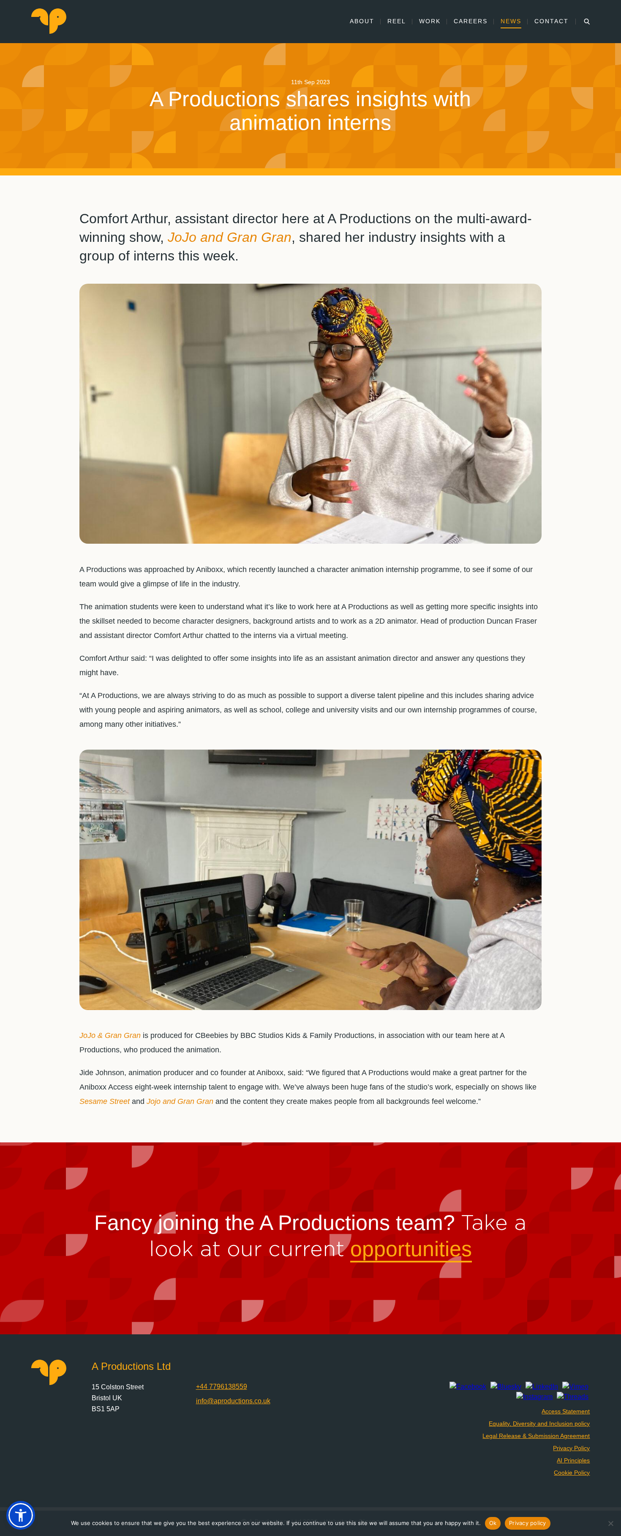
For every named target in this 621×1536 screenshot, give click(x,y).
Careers (471, 21)
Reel (396, 21)
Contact (551, 21)
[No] (610, 1523)
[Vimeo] (575, 1387)
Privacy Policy (571, 1448)
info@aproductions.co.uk (233, 1401)
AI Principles (573, 1460)
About (362, 21)
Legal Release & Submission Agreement (536, 1435)
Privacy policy (527, 1523)
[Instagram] (534, 1397)
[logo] (48, 31)
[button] (20, 1515)
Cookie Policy (572, 1472)
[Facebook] (467, 1387)
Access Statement (566, 1411)
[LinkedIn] (542, 1387)
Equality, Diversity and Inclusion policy (539, 1423)
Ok (493, 1523)
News (511, 21)
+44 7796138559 (221, 1386)
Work (430, 21)
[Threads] (572, 1397)
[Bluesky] (505, 1387)
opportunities (411, 1249)
